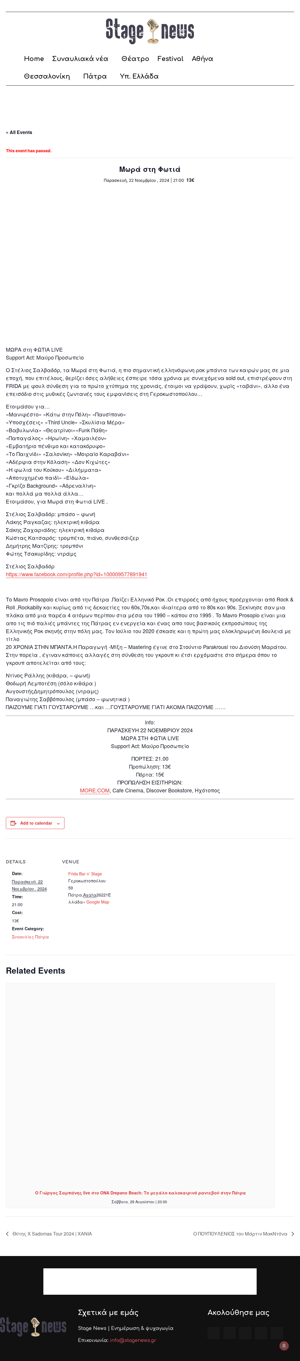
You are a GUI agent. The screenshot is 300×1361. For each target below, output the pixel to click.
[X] (280, 6)
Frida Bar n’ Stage (85, 874)
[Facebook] (251, 6)
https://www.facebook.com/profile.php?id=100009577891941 (76, 574)
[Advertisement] (150, 101)
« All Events (19, 132)
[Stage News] (150, 31)
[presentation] (140, 1084)
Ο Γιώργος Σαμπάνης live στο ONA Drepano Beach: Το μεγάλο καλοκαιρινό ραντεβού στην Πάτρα (140, 1193)
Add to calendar (36, 823)
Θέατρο (135, 58)
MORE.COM (95, 790)
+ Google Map (96, 902)
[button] (287, 59)
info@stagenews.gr (133, 1340)
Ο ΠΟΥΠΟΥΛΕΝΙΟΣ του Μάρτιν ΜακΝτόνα (241, 1233)
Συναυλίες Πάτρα (30, 937)
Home (34, 58)
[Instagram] (260, 6)
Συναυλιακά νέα (80, 58)
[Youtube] (289, 6)
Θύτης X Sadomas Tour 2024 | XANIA (51, 1233)
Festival (171, 58)
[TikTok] (270, 6)
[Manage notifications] (284, 1345)
